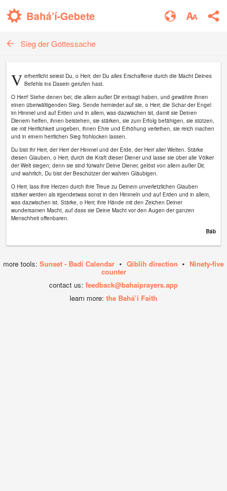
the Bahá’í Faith (131, 298)
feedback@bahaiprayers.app (132, 285)
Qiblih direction (152, 264)
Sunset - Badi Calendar (77, 264)
